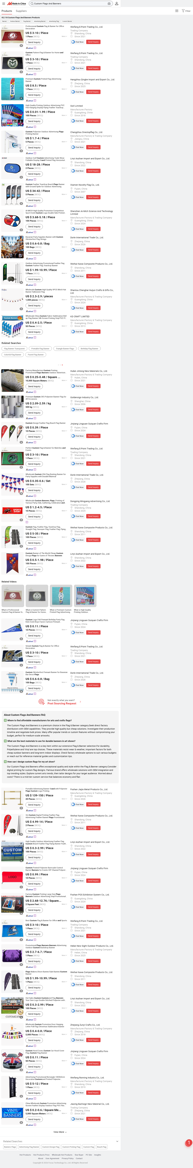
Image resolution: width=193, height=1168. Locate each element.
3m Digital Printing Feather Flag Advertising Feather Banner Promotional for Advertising (45, 816)
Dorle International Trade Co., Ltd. (87, 237)
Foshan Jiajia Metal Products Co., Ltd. (89, 789)
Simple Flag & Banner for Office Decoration (42, 647)
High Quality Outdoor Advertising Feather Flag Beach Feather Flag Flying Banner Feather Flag (46, 842)
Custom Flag (88, 1147)
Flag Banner (26, 21)
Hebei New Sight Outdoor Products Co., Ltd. (92, 945)
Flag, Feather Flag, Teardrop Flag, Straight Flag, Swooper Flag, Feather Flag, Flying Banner (46, 528)
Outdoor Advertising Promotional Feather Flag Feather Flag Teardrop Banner (45, 264)
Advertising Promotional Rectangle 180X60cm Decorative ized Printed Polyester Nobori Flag (45, 1078)
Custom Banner (67, 21)
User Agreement (52, 1158)
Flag (42, 348)
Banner (4, 21)
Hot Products (25, 1154)
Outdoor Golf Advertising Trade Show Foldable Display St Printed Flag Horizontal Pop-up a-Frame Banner (45, 159)
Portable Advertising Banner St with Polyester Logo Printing (46, 790)
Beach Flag (101, 1147)
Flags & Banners (102, 348)
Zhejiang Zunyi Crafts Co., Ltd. (85, 1024)
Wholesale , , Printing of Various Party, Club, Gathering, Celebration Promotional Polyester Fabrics (45, 501)
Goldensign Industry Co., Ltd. (84, 397)
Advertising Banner (39, 21)
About (40, 1158)
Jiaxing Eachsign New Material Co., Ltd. (89, 1103)
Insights (97, 1154)
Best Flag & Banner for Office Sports (46, 920)
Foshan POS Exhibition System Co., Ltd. (89, 894)
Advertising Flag (54, 21)
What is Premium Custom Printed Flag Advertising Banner (60, 611)
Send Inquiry (34, 42)
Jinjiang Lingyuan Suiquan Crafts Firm (89, 423)
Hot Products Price (41, 1154)
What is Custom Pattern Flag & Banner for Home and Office (36, 611)
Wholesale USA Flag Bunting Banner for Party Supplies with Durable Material (46, 475)
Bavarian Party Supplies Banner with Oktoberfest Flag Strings (44, 238)
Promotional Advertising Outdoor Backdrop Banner (46, 946)
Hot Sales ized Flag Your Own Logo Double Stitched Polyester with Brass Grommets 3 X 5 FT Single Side (45, 999)
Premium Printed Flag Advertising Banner (43, 80)
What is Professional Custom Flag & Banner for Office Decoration (12, 611)
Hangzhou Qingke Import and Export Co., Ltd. (92, 79)
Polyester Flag (10, 348)
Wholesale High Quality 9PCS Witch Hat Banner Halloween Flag (46, 290)
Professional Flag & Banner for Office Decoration (45, 27)
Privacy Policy (67, 1158)
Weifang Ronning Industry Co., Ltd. (87, 1077)
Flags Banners (57, 348)
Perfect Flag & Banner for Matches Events (46, 449)
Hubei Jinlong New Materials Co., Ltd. (89, 370)
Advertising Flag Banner (29, 1147)
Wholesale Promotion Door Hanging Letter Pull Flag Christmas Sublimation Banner (45, 1025)
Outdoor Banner (15, 21)
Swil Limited (76, 105)
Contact (79, 1158)
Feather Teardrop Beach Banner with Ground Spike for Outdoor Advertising (45, 185)
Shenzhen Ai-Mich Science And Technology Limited (91, 212)
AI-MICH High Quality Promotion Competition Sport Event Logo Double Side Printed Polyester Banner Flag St (45, 212)
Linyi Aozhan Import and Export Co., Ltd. (90, 158)
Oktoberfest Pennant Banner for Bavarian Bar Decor (46, 673)
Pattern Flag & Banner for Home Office (44, 53)
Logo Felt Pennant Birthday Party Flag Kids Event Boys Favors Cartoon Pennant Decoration (45, 620)
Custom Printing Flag (71, 1147)
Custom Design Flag (50, 1147)
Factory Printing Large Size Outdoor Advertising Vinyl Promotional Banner (46, 895)
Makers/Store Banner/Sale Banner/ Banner (46, 973)
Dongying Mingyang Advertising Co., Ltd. (90, 501)
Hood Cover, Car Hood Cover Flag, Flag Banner (45, 1052)
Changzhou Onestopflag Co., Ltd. (86, 132)
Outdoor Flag (28, 348)
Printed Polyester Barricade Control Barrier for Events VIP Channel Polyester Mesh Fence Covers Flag (46, 869)
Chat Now (79, 42)
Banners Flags (10, 1147)
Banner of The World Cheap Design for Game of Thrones (44, 554)
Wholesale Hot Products (62, 1154)
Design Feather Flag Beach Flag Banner (46, 423)
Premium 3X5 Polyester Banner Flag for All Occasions (46, 398)
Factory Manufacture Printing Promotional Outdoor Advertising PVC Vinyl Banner (46, 371)
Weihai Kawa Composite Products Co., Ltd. (91, 263)
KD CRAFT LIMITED (79, 316)
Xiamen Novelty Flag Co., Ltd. (85, 184)
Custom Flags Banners (78, 348)
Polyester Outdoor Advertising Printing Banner (45, 133)
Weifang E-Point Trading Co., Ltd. (86, 26)
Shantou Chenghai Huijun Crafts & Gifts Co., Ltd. (92, 291)
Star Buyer (79, 1154)
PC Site (89, 1154)
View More (59, 1131)
